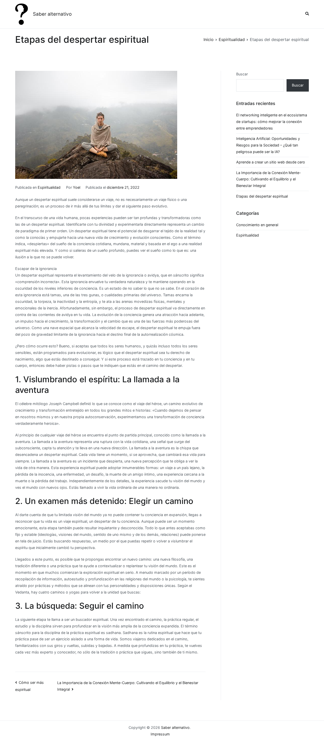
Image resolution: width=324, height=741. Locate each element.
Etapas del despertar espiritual (262, 196)
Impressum (160, 734)
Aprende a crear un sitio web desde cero (270, 162)
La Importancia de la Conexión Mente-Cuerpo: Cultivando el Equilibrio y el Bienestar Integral (268, 179)
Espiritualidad (49, 187)
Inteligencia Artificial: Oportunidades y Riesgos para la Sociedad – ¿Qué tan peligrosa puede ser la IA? (268, 145)
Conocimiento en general (257, 225)
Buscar (242, 74)
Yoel (76, 187)
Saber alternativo (52, 14)
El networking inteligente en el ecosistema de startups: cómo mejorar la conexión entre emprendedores (271, 121)
